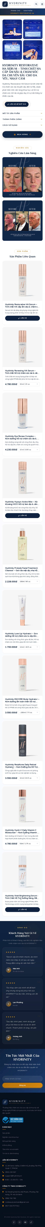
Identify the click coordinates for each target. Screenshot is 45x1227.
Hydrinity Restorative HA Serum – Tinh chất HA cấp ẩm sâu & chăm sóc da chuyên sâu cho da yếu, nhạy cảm (23, 13)
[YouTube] (25, 1222)
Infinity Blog (7, 1145)
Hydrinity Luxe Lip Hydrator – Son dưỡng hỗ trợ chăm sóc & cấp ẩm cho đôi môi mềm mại (21, 636)
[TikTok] (31, 1222)
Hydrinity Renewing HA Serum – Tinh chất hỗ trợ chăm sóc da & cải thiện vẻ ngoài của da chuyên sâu (21, 373)
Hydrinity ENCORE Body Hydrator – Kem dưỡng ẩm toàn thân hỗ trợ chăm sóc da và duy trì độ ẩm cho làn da (22, 703)
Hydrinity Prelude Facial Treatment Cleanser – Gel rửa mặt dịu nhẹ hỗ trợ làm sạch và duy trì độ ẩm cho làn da (22, 572)
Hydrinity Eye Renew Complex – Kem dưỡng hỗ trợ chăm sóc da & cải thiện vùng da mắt (22, 438)
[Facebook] (14, 1222)
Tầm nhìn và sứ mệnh (10, 1149)
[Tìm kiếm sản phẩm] (36, 4)
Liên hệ (24, 318)
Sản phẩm (28, 10)
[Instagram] (19, 1222)
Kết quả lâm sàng (9, 1141)
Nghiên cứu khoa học (10, 1137)
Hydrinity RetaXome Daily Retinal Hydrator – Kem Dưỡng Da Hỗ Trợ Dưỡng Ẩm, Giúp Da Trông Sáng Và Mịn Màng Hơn (21, 768)
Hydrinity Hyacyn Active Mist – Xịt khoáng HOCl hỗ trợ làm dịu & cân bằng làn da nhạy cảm (21, 504)
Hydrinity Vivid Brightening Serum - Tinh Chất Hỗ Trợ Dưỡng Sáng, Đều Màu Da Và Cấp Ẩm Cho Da (21, 898)
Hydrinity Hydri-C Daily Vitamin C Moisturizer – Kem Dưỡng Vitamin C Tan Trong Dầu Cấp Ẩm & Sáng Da (22, 832)
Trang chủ (15, 10)
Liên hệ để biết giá (18, 104)
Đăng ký (22, 1085)
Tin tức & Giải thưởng (10, 1153)
